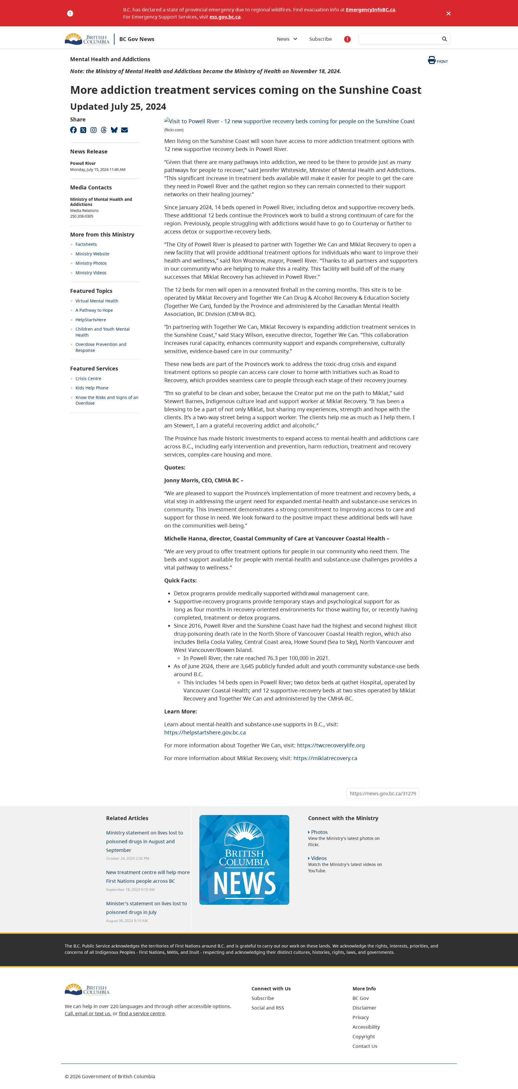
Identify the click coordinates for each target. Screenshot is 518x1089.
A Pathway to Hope (94, 310)
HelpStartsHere (91, 320)
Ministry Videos (91, 272)
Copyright (364, 1036)
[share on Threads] (104, 130)
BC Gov (361, 998)
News (285, 39)
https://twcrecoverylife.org (331, 745)
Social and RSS (268, 1007)
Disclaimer (365, 1007)
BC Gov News (136, 39)
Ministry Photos (91, 263)
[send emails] (124, 130)
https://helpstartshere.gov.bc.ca (205, 732)
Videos (319, 858)
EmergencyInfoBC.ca (370, 9)
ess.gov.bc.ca (225, 16)
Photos (319, 832)
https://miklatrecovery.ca (325, 758)
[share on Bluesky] (114, 130)
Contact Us (365, 1046)
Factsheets (86, 244)
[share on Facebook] (73, 130)
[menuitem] (295, 998)
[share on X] (83, 130)
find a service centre (142, 1013)
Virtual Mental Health (97, 301)
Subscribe (320, 39)
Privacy (361, 1017)
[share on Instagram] (94, 130)
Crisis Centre (88, 378)
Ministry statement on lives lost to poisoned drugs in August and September (144, 841)
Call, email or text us (87, 1013)
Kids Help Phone (92, 388)
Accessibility (366, 1027)
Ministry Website (92, 254)
